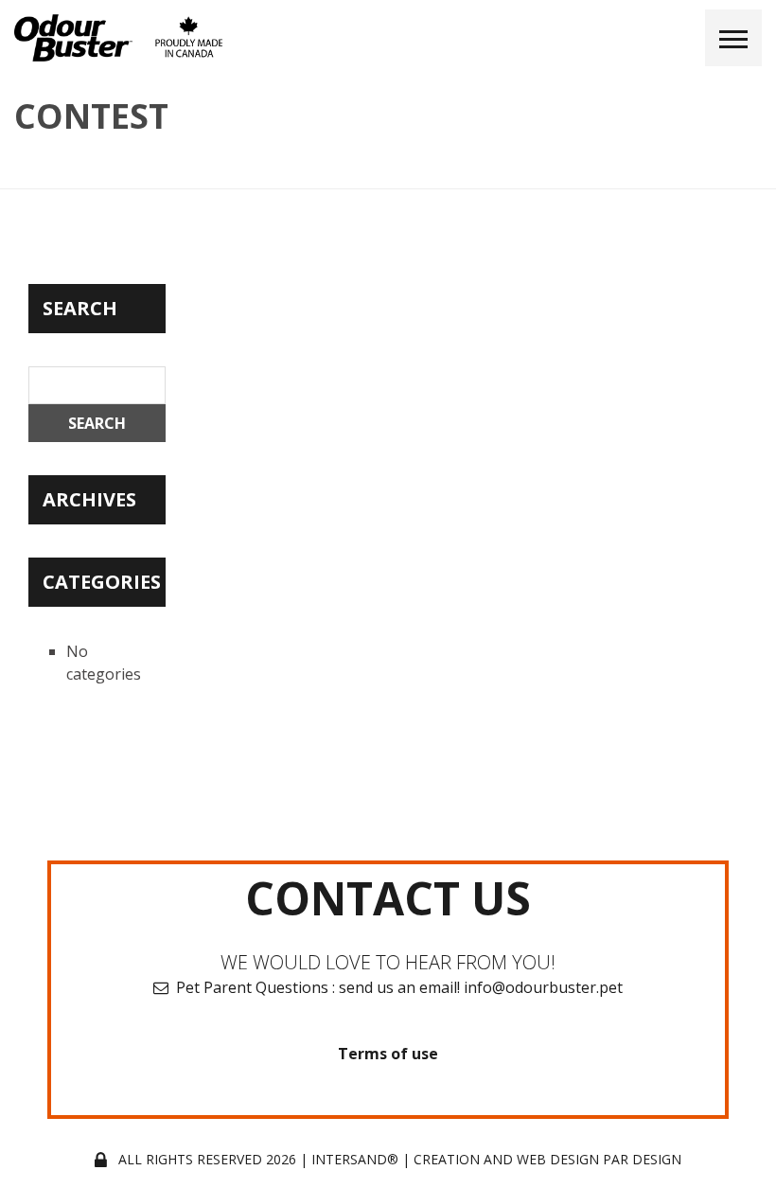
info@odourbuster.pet (543, 987)
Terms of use (388, 1053)
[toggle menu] (733, 37)
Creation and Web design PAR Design (547, 1159)
